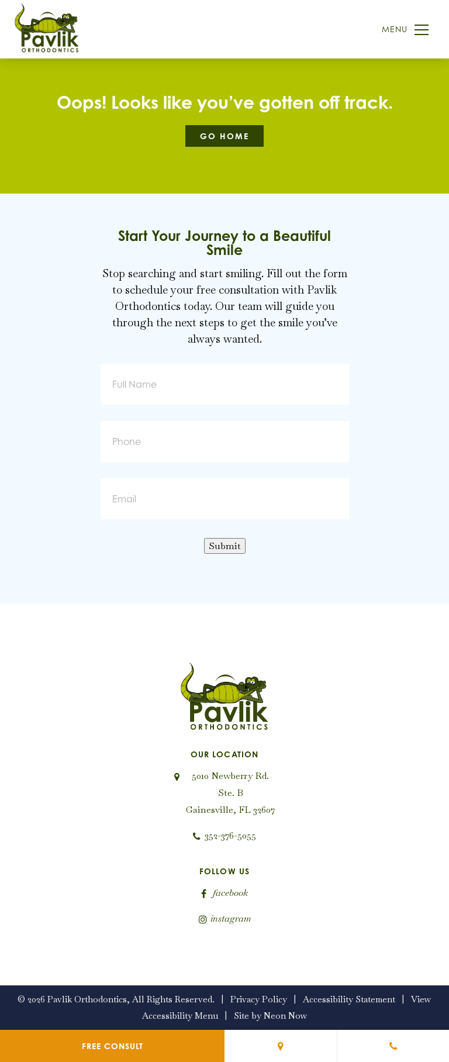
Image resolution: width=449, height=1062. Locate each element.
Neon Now (286, 1015)
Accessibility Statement (349, 999)
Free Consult (112, 1046)
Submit (225, 546)
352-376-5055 (230, 835)
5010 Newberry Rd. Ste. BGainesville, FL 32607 (230, 793)
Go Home (224, 136)
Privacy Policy (258, 999)
